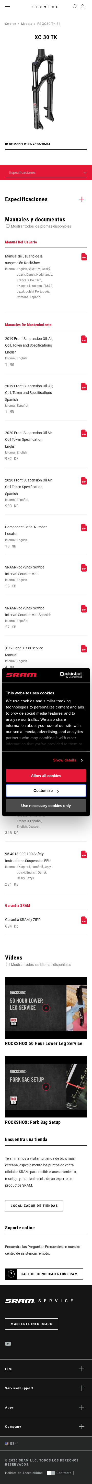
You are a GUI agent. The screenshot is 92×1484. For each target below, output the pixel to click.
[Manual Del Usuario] (84, 259)
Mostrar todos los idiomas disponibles (41, 226)
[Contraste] (51, 1473)
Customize (43, 790)
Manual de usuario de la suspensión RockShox (29, 276)
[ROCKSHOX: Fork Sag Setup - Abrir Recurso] (46, 1086)
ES (11, 1443)
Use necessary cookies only (46, 805)
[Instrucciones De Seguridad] (84, 857)
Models (26, 24)
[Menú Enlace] (7, 7)
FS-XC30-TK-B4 (48, 24)
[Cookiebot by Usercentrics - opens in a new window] (61, 675)
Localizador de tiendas (34, 1206)
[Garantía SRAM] (84, 923)
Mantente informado (31, 1324)
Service (46, 7)
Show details (64, 760)
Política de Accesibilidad (24, 1473)
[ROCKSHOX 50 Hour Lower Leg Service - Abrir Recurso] (46, 1008)
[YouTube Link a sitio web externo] (8, 1344)
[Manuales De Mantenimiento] (84, 342)
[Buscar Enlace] (74, 7)
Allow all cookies (46, 775)
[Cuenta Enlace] (82, 8)
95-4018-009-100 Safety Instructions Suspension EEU (28, 869)
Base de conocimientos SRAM (49, 1274)
